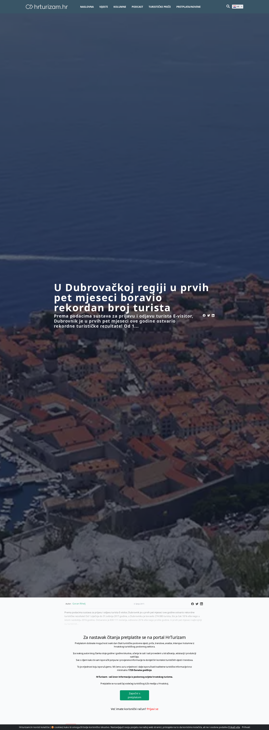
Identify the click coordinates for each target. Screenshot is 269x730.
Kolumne (119, 6)
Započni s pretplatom (134, 695)
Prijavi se (152, 709)
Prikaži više (234, 727)
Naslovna (87, 6)
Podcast (137, 6)
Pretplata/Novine (188, 6)
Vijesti (103, 6)
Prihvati (246, 727)
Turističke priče (160, 6)
